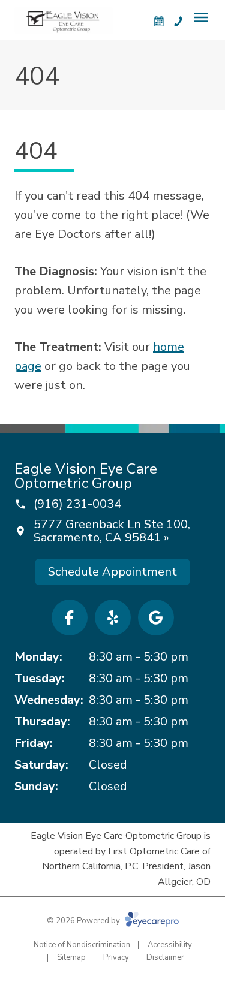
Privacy (116, 957)
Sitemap (71, 957)
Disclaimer (165, 957)
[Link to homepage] (63, 20)
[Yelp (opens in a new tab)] (113, 617)
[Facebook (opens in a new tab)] (70, 617)
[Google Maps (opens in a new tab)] (156, 617)
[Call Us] (178, 21)
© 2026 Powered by (84, 920)
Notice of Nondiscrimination (82, 944)
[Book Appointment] (159, 21)
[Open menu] (201, 17)
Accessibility (170, 944)
